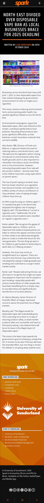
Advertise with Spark (13, 382)
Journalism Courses (12, 446)
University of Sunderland (14, 434)
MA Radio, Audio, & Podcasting (17, 437)
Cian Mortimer (23, 45)
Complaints (9, 388)
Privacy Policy (10, 394)
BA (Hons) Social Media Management (19, 443)
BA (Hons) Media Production (16, 440)
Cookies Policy (10, 391)
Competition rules (12, 385)
